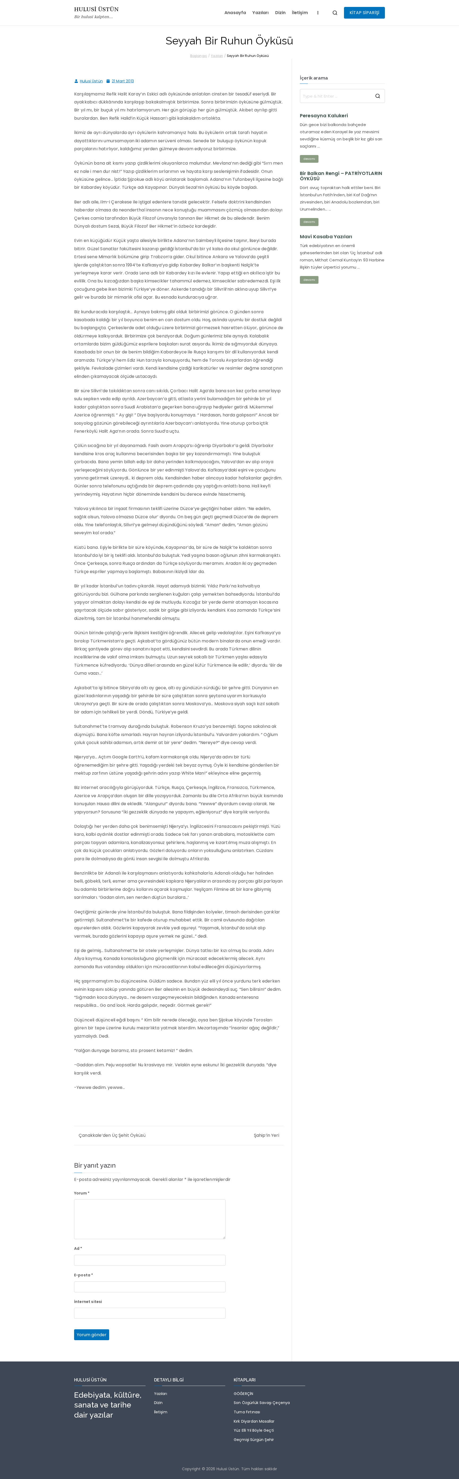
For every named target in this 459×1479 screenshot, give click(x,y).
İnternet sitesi (88, 1301)
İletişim (300, 13)
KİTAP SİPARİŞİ (364, 13)
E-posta (83, 1275)
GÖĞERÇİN (243, 1393)
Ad (78, 1248)
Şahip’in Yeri (266, 1135)
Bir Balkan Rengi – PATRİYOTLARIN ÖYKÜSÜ (341, 176)
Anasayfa (235, 13)
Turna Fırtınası (247, 1412)
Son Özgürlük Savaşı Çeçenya (262, 1402)
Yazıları (260, 13)
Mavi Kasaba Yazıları (326, 236)
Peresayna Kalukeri (324, 115)
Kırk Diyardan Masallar (254, 1421)
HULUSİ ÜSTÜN (96, 9)
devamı (309, 159)
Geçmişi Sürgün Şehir (254, 1439)
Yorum (82, 1193)
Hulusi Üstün (91, 81)
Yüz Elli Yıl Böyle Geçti (254, 1430)
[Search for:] (342, 96)
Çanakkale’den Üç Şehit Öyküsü (112, 1135)
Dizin (280, 13)
